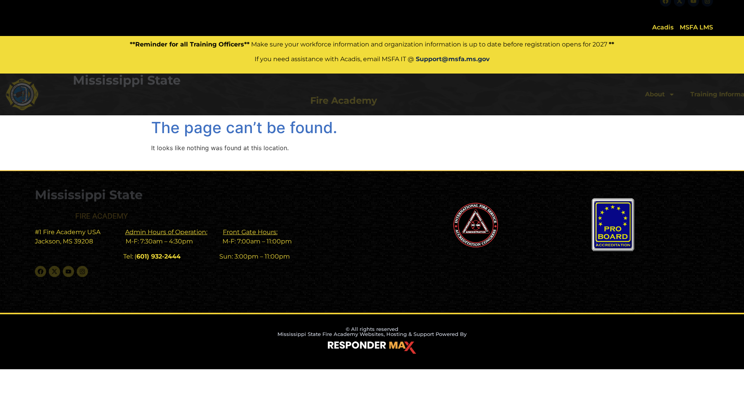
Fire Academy (139, 100)
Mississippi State (127, 88)
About (443, 94)
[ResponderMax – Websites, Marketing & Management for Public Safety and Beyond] (372, 347)
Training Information (511, 94)
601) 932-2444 (158, 256)
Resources (679, 94)
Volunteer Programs (603, 94)
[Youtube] (693, 8)
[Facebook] (665, 8)
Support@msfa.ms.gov (453, 59)
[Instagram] (707, 8)
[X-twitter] (679, 8)
